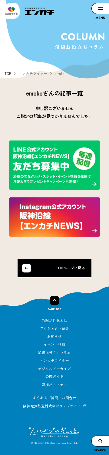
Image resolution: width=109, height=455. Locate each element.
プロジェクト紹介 (54, 328)
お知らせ (54, 336)
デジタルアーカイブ (54, 368)
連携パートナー (54, 384)
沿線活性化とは (54, 320)
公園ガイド (54, 376)
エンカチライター (54, 360)
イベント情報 (54, 344)
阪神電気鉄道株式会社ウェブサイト (52, 405)
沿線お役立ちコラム (54, 352)
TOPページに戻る (70, 267)
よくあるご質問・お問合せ (54, 397)
